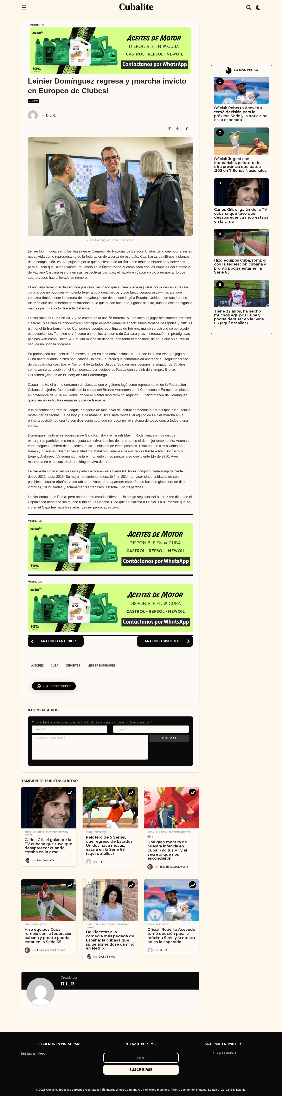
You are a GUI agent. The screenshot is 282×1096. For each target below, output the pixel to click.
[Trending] (69, 792)
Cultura (38, 832)
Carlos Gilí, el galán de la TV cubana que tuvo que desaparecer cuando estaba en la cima (48, 846)
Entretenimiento (57, 832)
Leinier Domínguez (101, 665)
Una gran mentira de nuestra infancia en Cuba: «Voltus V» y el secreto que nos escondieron (167, 850)
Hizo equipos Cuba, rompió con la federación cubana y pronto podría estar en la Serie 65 (49, 935)
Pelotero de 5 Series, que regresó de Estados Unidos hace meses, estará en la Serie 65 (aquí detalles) (109, 845)
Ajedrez (37, 665)
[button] (23, 7)
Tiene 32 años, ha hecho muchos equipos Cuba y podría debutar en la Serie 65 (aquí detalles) (239, 317)
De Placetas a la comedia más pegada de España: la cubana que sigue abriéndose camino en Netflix (110, 940)
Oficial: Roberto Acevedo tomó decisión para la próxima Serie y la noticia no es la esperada (171, 935)
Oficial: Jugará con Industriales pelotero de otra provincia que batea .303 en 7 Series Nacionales (240, 165)
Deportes (72, 665)
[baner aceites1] (110, 51)
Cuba (54, 665)
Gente (28, 835)
